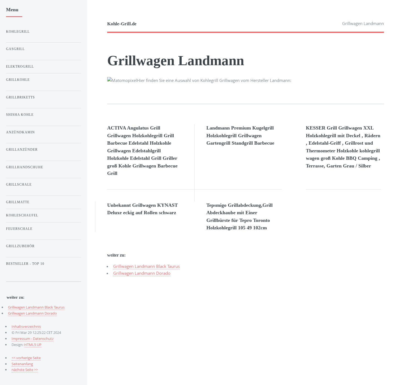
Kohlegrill (18, 32)
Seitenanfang (22, 363)
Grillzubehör (20, 246)
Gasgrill (15, 49)
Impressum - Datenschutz (33, 338)
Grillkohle (18, 80)
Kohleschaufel (22, 215)
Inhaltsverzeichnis (26, 326)
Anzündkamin (20, 132)
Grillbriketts (20, 97)
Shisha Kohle (20, 115)
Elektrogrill (20, 66)
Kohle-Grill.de (122, 23)
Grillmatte (17, 202)
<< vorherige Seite (26, 357)
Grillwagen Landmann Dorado (141, 273)
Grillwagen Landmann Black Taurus (146, 266)
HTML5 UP (32, 344)
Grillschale (19, 184)
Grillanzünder (22, 150)
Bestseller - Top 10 (25, 264)
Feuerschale (19, 229)
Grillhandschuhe (24, 167)
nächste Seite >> (25, 369)
